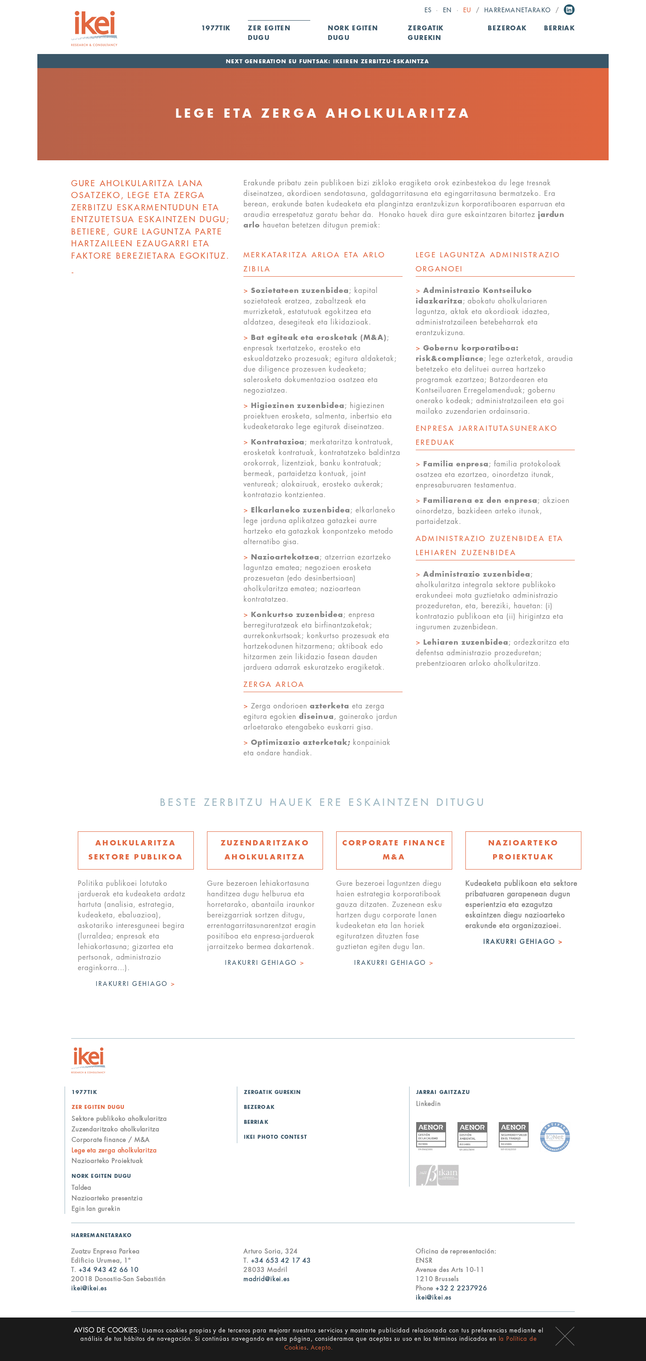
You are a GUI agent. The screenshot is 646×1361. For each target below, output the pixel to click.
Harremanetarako (517, 10)
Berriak (559, 28)
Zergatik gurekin (425, 33)
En (447, 10)
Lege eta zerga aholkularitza (114, 1150)
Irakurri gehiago (135, 984)
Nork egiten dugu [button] (353, 33)
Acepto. (322, 1347)
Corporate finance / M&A (111, 1140)
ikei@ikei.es (89, 1288)
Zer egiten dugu (98, 1107)
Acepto (565, 1336)
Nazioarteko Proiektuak (107, 1161)
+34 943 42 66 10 (109, 1270)
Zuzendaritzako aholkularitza (116, 1129)
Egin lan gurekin (96, 1209)
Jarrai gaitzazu (443, 1092)
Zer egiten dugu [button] (269, 33)
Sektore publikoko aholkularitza (119, 1119)
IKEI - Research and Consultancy (94, 28)
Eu (467, 10)
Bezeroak (507, 28)
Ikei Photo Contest (275, 1137)
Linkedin (569, 9)
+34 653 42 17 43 (281, 1260)
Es (428, 10)
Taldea (81, 1187)
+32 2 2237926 (461, 1288)
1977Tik (216, 28)
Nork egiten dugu (102, 1176)
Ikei (88, 1060)
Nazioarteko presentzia (107, 1198)
